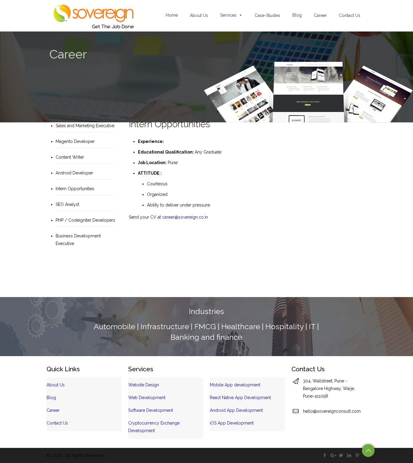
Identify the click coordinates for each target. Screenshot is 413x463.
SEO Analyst (67, 204)
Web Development (146, 397)
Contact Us (57, 423)
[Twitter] (341, 455)
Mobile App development (235, 384)
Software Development (150, 410)
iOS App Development (232, 423)
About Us (56, 384)
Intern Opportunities (75, 188)
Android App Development (236, 410)
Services (228, 15)
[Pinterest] (357, 455)
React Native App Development (240, 397)
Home (172, 15)
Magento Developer (75, 141)
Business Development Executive (78, 239)
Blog (297, 15)
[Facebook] (324, 455)
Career (53, 410)
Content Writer (70, 157)
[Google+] (333, 455)
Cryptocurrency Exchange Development (154, 427)
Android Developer (74, 172)
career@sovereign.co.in (185, 217)
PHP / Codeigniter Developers (85, 220)
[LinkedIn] (349, 455)
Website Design (143, 384)
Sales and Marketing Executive (85, 125)
